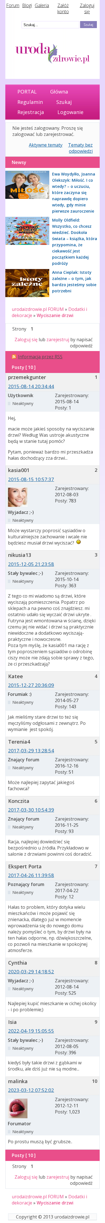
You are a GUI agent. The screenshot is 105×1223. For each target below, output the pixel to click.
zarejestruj (57, 339)
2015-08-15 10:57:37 (31, 479)
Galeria (42, 5)
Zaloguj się (87, 8)
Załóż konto (63, 8)
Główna (59, 91)
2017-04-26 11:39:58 (31, 875)
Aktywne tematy (45, 145)
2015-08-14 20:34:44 (31, 386)
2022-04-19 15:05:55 (31, 1031)
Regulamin (30, 102)
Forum (12, 5)
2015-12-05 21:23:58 (31, 564)
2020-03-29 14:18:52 (31, 971)
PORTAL (27, 91)
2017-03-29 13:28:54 (31, 750)
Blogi (27, 5)
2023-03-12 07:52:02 (31, 1090)
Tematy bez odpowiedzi (80, 148)
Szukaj (64, 102)
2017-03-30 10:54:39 (31, 810)
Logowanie (70, 112)
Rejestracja (30, 112)
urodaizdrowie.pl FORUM (38, 309)
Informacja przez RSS (40, 357)
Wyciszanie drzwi (55, 315)
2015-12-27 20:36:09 (31, 685)
